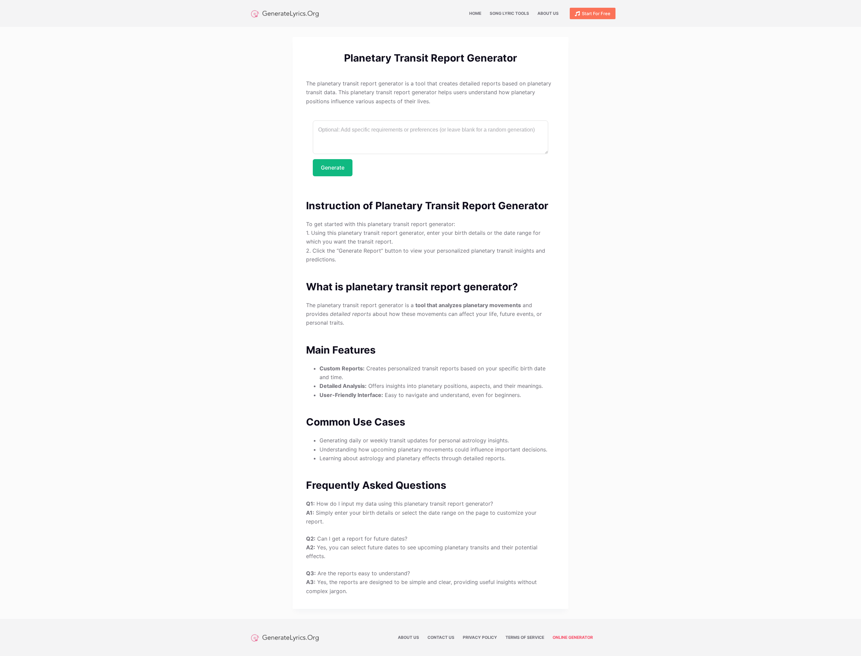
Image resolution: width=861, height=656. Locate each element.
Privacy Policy (480, 637)
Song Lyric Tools (509, 13)
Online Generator (573, 637)
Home (475, 13)
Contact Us (440, 637)
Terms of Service (525, 637)
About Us (548, 13)
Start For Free (596, 13)
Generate (332, 167)
